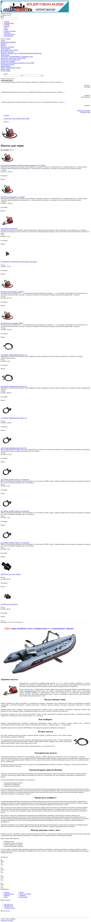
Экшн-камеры (5, 55)
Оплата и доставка (10, 31)
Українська (4, 920)
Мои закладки (8, 36)
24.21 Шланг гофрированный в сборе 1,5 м (14, 418)
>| (4, 620)
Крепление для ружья (7, 47)
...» (63, 82)
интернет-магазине (30, 691)
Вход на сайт (23, 897)
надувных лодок (44, 683)
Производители (9, 23)
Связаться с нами (9, 908)
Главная (6, 21)
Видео (6, 29)
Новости (7, 26)
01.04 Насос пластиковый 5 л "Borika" (12, 291)
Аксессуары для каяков (8, 61)
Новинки (3, 43)
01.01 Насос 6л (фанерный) (9, 228)
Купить (3, 179)
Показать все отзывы (83, 110)
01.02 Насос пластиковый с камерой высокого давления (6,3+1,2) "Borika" (23, 165)
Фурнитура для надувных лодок (10, 59)
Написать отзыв (85, 112)
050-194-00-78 (8, 904)
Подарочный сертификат (8, 42)
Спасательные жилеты (7, 64)
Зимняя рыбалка (6, 66)
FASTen (3, 45)
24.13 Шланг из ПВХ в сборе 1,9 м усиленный (15, 542)
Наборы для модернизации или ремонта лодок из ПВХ (17, 63)
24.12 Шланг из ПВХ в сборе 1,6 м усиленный (15, 511)
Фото (5, 28)
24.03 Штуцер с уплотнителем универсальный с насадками (19, 261)
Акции (3, 40)
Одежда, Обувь (5, 69)
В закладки (4, 175)
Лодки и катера (5, 48)
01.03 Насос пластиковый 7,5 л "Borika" (13, 197)
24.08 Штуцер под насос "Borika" (11, 574)
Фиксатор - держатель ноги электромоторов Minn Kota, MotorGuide (21, 53)
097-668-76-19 (8, 906)
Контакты (7, 32)
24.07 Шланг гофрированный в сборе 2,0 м (14, 448)
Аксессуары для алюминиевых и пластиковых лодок (17, 56)
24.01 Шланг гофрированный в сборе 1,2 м (14, 355)
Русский (10, 920)
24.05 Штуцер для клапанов (9, 604)
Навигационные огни (7, 51)
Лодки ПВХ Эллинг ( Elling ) (9, 50)
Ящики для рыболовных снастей (11, 67)
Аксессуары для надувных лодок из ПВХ (13, 58)
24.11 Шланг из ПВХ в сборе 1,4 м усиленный (15, 479)
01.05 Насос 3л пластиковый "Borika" (12, 323)
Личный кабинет (9, 34)
